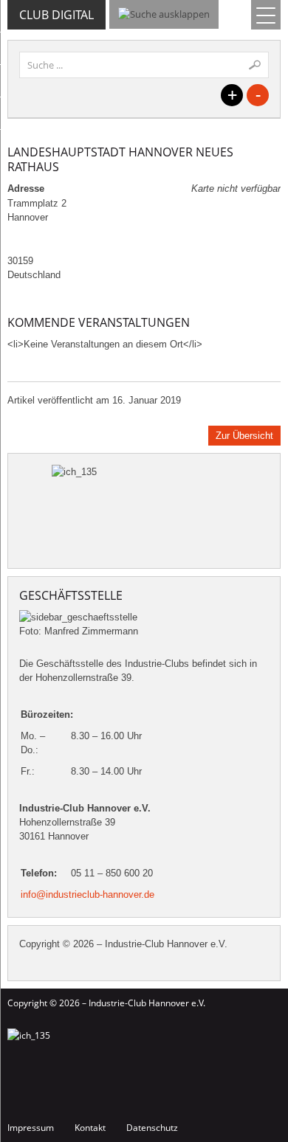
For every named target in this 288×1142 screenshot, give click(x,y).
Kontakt (90, 1127)
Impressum (30, 1127)
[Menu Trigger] (266, 15)
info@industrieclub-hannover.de (87, 894)
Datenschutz (152, 1127)
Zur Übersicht (244, 435)
